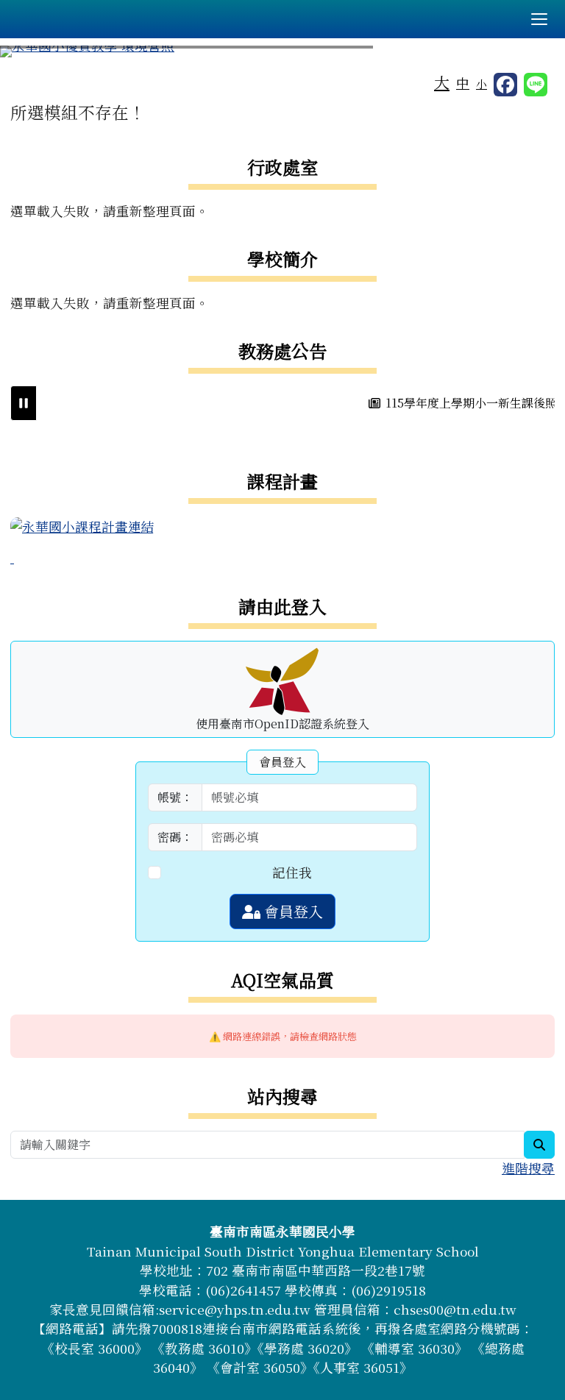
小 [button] (481, 83)
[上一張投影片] (35, 54)
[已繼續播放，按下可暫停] (23, 403)
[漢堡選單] (539, 19)
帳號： (175, 797)
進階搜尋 (528, 1168)
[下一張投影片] (529, 54)
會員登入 (291, 911)
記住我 (292, 872)
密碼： (175, 836)
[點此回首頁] (282, 51)
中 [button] (462, 83)
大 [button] (441, 82)
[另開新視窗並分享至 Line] (535, 84)
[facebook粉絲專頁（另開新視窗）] (505, 84)
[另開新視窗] (82, 525)
